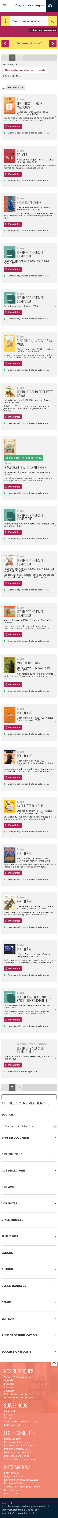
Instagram (10, 1414)
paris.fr (4, 1503)
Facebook (9, 1411)
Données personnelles (28, 1486)
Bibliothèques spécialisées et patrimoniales (23, 1506)
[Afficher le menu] (5, 6)
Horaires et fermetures (17, 1442)
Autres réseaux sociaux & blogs (21, 1421)
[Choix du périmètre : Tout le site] (5, 21)
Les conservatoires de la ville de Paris (20, 1509)
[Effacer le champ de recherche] (46, 21)
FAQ (6, 1473)
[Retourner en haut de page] (29, 1097)
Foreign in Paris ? (13, 1483)
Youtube (9, 1418)
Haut (54, 1363)
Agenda (8, 1380)
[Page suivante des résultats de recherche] (19, 57)
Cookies (8, 1486)
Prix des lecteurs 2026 (16, 1449)
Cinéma (8, 1387)
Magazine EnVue (13, 1476)
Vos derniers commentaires (20, 1459)
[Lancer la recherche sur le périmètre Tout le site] (52, 21)
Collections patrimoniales (18, 1394)
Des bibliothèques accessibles (21, 1479)
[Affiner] (12, 57)
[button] (52, 6)
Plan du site (11, 1493)
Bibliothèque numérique (18, 1397)
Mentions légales (13, 1490)
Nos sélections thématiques (20, 1445)
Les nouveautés (13, 1438)
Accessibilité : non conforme (15, 1513)
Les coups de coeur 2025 (18, 1452)
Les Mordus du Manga (16, 1455)
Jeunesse (9, 1390)
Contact (15, 1473)
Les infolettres (12, 1425)
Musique (9, 1383)
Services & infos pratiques (18, 1377)
